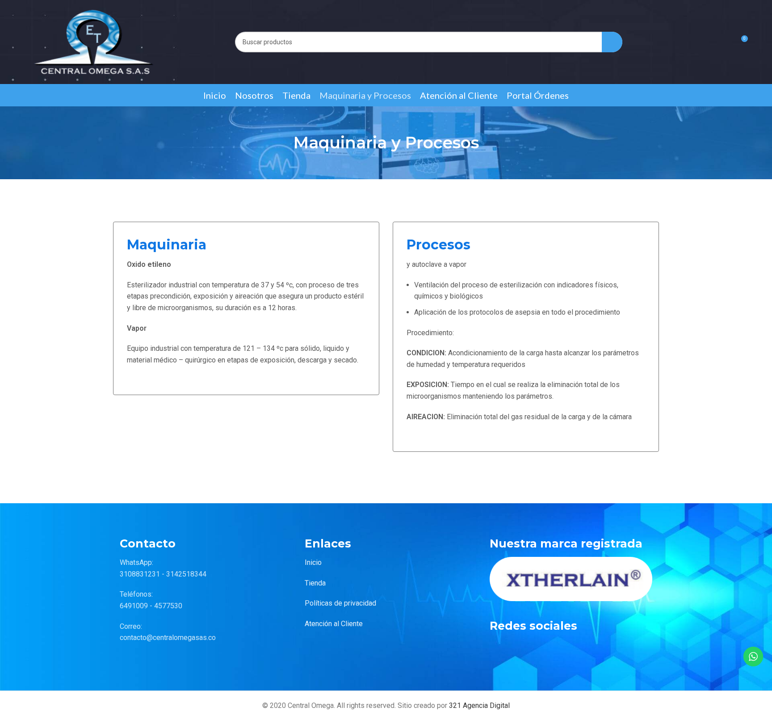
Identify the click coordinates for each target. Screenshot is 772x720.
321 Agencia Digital (479, 705)
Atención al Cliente (334, 623)
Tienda (315, 583)
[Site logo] (93, 41)
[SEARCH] (612, 42)
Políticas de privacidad (340, 603)
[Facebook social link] (499, 648)
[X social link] (521, 648)
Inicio (313, 562)
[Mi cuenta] (724, 42)
